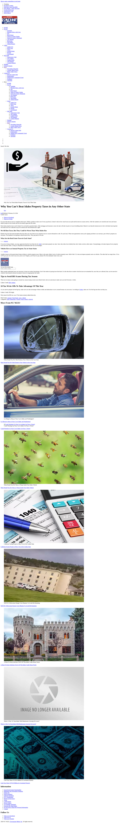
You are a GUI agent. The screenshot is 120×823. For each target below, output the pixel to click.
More (5, 67)
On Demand (10, 54)
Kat (2, 213)
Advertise (9, 80)
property (10, 298)
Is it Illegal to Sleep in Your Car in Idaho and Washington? (16, 421)
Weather (6, 64)
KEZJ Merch (7, 13)
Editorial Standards (9, 795)
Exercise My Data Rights (10, 806)
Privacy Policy (7, 803)
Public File (6, 793)
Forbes (81, 289)
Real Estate (15, 298)
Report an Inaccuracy (9, 798)
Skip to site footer (15, 1)
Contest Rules (10, 60)
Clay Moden (10, 39)
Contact (6, 809)
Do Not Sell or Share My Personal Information (16, 807)
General (18, 299)
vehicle (24, 298)
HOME (6, 27)
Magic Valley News (12, 71)
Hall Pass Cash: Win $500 (10, 7)
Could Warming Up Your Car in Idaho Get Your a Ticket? (15, 428)
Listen (5, 45)
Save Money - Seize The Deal (11, 8)
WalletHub (6, 241)
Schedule (9, 30)
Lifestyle (30, 299)
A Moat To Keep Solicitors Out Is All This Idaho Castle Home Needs (18, 665)
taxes (20, 298)
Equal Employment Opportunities (12, 790)
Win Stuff (6, 55)
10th (40, 244)
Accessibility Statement (10, 804)
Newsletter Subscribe (12, 68)
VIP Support (10, 61)
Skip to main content (6, 1)
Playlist (9, 52)
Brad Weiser (10, 35)
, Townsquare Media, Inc (15, 821)
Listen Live (10, 46)
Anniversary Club (8, 11)
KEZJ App (10, 48)
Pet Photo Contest (8, 5)
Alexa (8, 49)
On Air (6, 29)
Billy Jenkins (12, 282)
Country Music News (12, 70)
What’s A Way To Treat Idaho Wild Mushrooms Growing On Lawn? (18, 724)
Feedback (9, 79)
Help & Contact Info (12, 74)
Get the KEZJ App (9, 10)
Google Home (11, 51)
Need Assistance (8, 794)
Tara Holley (10, 42)
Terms (5, 800)
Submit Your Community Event (15, 77)
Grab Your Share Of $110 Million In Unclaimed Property (15, 783)
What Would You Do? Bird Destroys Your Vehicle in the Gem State (18, 362)
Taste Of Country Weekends (14, 38)
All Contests (10, 58)
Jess (8, 33)
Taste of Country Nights (13, 36)
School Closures (8, 66)
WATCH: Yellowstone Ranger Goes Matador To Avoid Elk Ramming (19, 606)
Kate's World (24, 299)
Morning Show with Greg (14, 32)
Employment (10, 76)
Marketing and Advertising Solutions (13, 791)
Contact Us (7, 73)
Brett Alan (9, 41)
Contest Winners (11, 63)
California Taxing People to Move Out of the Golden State (16, 546)
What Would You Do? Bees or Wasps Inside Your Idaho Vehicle (17, 487)
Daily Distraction (11, 299)
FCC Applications (8, 797)
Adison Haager (11, 44)
